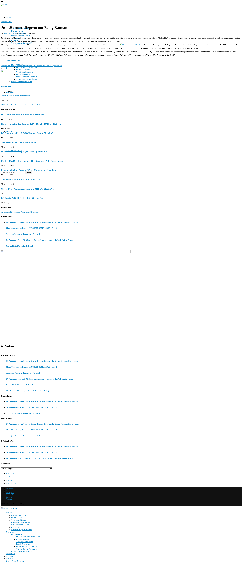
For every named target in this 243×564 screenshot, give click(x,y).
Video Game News (20, 525)
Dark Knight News (15, 561)
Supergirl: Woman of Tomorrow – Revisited (23, 234)
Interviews (10, 112)
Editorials (10, 92)
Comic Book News (20, 515)
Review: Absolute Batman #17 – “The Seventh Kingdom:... (29, 170)
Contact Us (10, 477)
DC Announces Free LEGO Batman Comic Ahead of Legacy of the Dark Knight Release (39, 240)
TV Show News (18, 520)
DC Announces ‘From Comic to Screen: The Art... (25, 114)
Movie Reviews (23, 539)
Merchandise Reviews (27, 77)
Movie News (17, 31)
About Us (10, 473)
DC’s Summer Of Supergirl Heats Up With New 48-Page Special (30, 391)
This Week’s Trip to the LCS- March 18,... (22, 179)
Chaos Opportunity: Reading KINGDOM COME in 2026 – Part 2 (31, 228)
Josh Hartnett (37, 66)
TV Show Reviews (24, 72)
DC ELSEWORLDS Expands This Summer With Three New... (32, 161)
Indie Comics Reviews (21, 81)
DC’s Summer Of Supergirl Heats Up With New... (25, 151)
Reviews (10, 532)
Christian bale (12, 66)
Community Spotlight (21, 529)
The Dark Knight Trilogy (52, 66)
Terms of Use (11, 484)
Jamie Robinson (10, 33)
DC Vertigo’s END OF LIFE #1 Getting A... (22, 198)
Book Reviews (23, 74)
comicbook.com (13, 60)
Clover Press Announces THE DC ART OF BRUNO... (27, 189)
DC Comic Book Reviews (28, 537)
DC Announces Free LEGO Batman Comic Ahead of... (27, 133)
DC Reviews (17, 534)
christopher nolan (25, 66)
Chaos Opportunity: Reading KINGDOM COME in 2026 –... (31, 124)
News (8, 17)
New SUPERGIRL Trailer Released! (19, 142)
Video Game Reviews (26, 79)
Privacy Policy (11, 480)
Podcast (9, 131)
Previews (15, 527)
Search (28, 172)
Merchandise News (20, 35)
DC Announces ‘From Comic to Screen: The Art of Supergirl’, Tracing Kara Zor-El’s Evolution (42, 222)
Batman (4, 66)
